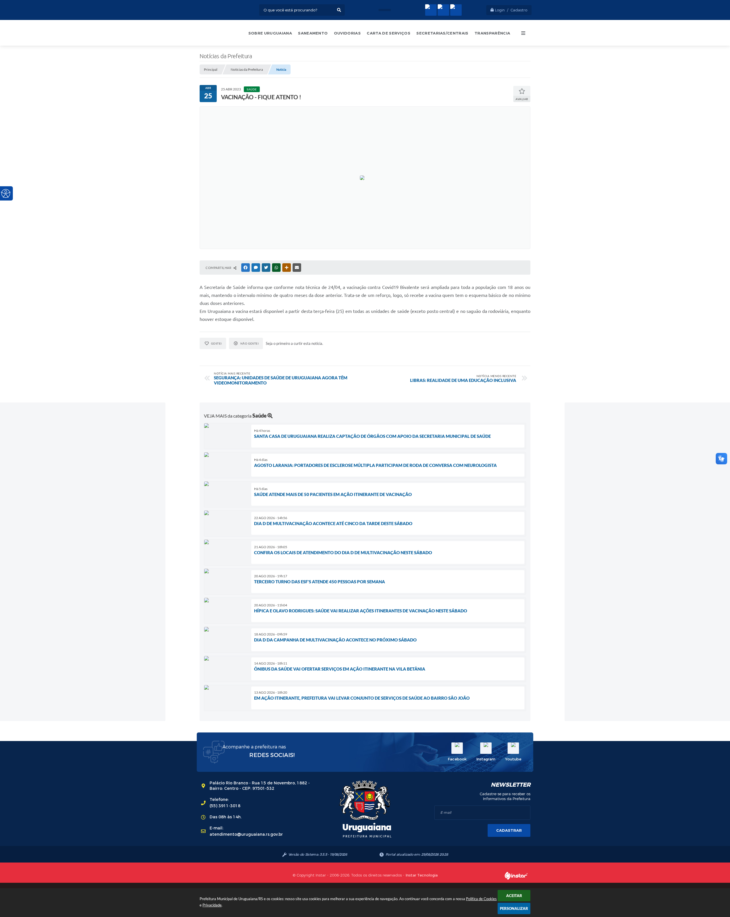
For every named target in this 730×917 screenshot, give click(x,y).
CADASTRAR (509, 830)
